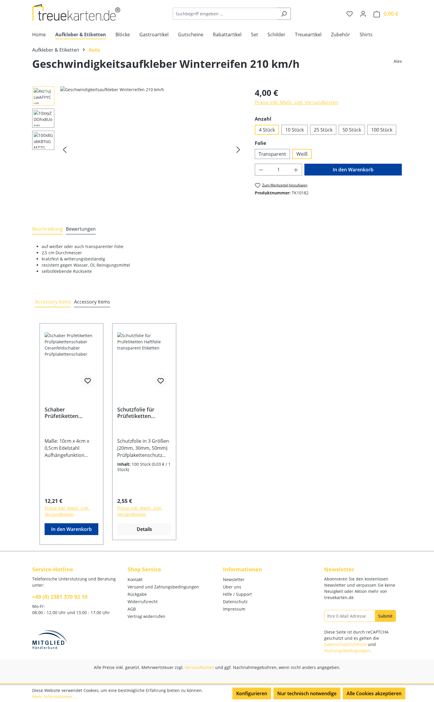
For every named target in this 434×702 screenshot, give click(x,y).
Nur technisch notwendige (307, 693)
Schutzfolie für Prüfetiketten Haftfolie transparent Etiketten (135, 412)
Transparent (272, 154)
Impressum (234, 609)
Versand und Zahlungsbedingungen (163, 587)
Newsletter (233, 579)
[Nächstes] (238, 149)
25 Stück (323, 130)
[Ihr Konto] (363, 13)
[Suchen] (284, 14)
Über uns (232, 587)
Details (144, 529)
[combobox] (225, 14)
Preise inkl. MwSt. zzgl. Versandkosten (296, 102)
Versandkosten (199, 667)
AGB (132, 609)
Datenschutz (235, 601)
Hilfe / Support (237, 594)
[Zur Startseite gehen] (76, 13)
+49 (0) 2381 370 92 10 (59, 596)
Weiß (302, 154)
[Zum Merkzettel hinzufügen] (88, 381)
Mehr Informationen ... (54, 696)
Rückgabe (137, 594)
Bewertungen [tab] (81, 229)
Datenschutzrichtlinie (345, 644)
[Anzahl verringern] (261, 170)
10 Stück (294, 130)
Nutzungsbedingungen (347, 650)
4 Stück (267, 130)
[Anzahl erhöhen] (296, 170)
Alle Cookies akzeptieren (374, 693)
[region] (137, 149)
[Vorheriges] (64, 149)
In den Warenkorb (353, 169)
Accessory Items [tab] (53, 301)
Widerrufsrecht (143, 601)
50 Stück (351, 130)
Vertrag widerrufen (146, 616)
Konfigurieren (251, 693)
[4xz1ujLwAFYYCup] (151, 149)
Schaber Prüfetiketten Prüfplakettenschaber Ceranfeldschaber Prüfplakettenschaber (71, 412)
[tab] (47, 229)
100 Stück (381, 130)
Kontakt (135, 579)
